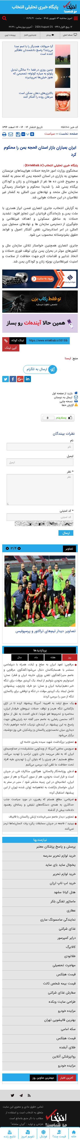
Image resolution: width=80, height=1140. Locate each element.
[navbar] (76, 18)
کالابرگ (71, 947)
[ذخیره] (18, 134)
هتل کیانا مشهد (65, 892)
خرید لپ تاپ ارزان (63, 883)
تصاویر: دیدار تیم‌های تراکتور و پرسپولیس (46, 631)
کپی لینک (11, 347)
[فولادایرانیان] (40, 279)
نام (71, 440)
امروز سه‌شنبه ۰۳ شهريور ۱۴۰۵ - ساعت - (48, 18)
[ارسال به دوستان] (10, 134)
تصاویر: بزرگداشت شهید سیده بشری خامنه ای (47, 742)
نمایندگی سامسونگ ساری (58, 919)
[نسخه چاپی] (4, 134)
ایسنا (68, 358)
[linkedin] (27, 379)
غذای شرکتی (67, 928)
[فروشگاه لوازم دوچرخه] (40, 301)
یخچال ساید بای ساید (60, 865)
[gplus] (20, 379)
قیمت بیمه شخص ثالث (59, 983)
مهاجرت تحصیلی (64, 965)
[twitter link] (12, 1095)
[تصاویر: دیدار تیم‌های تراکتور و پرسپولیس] (39, 591)
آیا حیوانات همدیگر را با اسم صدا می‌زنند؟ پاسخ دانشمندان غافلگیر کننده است (33, 50)
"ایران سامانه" (18, 1124)
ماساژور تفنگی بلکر (63, 901)
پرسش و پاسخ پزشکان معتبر (56, 846)
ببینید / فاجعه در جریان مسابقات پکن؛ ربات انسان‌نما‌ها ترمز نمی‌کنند (39, 826)
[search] (5, 18)
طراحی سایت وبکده (62, 1001)
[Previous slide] (19, 548)
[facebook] (13, 379)
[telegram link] (21, 1095)
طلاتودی (70, 956)
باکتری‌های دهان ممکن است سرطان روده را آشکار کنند (36, 95)
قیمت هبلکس (66, 974)
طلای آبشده (67, 1047)
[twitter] (5, 379)
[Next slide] (7, 548)
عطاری (71, 910)
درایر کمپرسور (67, 938)
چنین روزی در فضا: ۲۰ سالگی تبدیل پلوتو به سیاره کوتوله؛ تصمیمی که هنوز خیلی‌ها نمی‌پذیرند (32, 73)
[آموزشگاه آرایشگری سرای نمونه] (40, 323)
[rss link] (29, 1095)
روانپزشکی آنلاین (64, 1056)
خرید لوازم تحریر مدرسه (59, 855)
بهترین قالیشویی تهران (60, 1020)
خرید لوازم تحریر (64, 874)
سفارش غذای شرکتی (62, 992)
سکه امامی (68, 1029)
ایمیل (70, 456)
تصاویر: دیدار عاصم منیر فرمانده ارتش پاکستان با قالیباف (41, 816)
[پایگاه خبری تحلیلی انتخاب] (70, 7)
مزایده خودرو (67, 1011)
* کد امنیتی (66, 511)
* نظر (70, 471)
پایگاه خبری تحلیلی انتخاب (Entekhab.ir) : (50, 165)
